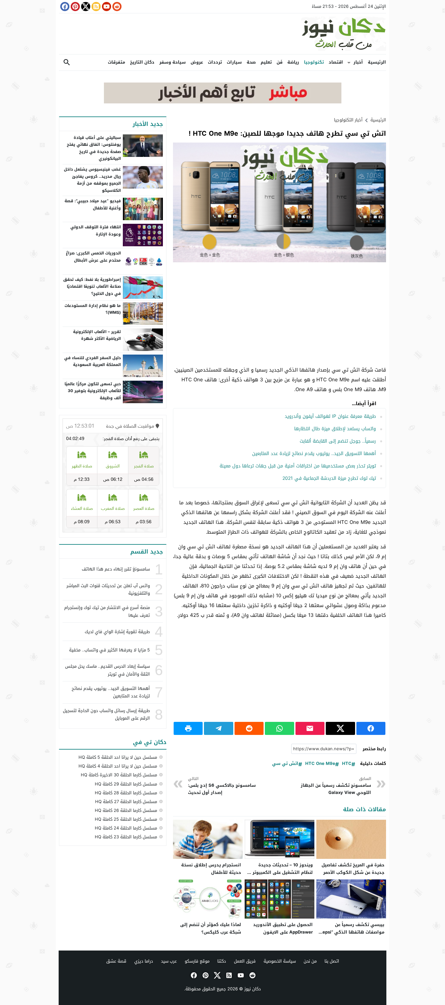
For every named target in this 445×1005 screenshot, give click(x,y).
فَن (279, 62)
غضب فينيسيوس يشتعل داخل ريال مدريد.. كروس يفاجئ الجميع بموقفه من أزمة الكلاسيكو (92, 180)
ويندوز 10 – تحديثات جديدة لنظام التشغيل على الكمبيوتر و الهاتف (281, 872)
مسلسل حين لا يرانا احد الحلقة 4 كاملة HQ (118, 766)
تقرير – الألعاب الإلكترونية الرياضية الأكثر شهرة (97, 335)
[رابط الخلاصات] (95, 6)
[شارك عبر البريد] (310, 728)
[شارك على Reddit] (249, 728)
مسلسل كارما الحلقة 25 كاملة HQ (126, 819)
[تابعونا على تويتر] (85, 6)
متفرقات (116, 62)
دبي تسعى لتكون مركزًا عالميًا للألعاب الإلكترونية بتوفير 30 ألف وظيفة (93, 391)
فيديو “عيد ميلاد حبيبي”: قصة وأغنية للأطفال (93, 204)
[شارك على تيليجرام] (218, 728)
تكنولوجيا (314, 62)
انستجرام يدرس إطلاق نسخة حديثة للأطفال (211, 868)
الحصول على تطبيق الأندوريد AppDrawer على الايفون (283, 928)
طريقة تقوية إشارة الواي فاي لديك (117, 632)
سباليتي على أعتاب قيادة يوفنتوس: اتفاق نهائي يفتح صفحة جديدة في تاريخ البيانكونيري (94, 148)
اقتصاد (336, 62)
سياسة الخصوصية (280, 961)
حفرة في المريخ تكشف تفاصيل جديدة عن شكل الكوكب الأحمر (353, 868)
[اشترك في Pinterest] (74, 6)
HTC (347, 763)
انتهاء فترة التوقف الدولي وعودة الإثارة (95, 230)
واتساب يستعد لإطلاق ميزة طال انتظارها (335, 428)
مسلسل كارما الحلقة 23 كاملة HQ (126, 837)
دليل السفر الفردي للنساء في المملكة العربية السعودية (92, 361)
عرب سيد (169, 961)
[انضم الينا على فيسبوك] (64, 6)
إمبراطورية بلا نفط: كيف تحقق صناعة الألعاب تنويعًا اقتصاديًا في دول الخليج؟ (92, 286)
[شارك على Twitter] (340, 728)
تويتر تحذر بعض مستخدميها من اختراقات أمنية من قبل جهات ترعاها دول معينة (298, 466)
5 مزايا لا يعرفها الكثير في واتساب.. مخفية (109, 650)
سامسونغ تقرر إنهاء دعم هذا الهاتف (116, 569)
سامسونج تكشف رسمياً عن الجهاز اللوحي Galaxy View (336, 786)
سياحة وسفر (172, 62)
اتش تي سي (285, 763)
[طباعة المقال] (188, 728)
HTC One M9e (320, 763)
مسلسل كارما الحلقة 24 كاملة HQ (126, 828)
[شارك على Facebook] (371, 728)
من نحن (310, 961)
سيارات (234, 62)
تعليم (266, 62)
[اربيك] (222, 102)
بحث (67, 62)
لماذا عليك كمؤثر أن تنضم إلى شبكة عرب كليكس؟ (210, 928)
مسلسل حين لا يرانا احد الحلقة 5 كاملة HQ (118, 757)
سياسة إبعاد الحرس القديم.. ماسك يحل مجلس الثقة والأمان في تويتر (107, 670)
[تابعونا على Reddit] (116, 6)
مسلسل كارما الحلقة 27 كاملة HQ (126, 802)
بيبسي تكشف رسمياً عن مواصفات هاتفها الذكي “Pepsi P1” (352, 932)
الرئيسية (377, 62)
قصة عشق (116, 961)
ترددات (215, 62)
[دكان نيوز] (222, 34)
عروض (197, 62)
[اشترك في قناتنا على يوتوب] (106, 6)
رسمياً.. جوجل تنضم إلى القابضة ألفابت (338, 441)
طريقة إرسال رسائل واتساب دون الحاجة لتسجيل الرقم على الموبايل (106, 714)
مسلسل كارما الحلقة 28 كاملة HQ (126, 793)
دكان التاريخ (142, 62)
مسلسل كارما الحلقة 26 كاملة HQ (126, 810)
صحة (251, 62)
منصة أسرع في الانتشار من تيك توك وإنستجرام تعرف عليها (107, 611)
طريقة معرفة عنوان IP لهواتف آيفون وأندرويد (330, 416)
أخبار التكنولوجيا (348, 120)
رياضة (293, 62)
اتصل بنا (331, 961)
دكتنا (221, 961)
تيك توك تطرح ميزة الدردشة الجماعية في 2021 (329, 478)
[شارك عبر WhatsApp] (279, 728)
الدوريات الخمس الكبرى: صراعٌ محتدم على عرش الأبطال (93, 257)
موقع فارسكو (197, 961)
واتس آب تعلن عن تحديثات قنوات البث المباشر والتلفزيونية (108, 589)
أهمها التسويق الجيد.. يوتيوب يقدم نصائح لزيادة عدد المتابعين (314, 453)
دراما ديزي (143, 961)
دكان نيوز (252, 989)
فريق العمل (245, 961)
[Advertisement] (279, 314)
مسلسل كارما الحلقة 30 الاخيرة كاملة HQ (119, 775)
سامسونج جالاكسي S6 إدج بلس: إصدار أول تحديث (222, 786)
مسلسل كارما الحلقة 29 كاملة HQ (126, 784)
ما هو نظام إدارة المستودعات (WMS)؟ (93, 309)
